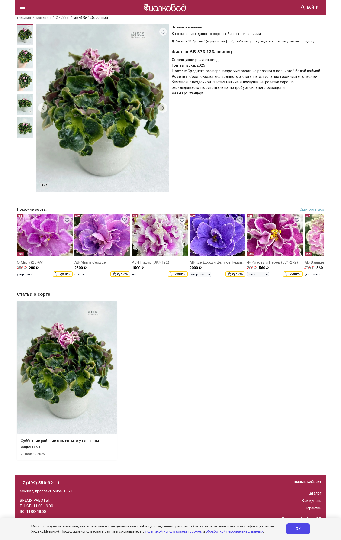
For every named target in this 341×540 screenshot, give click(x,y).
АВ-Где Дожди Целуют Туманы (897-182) (217, 262)
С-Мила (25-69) (30, 262)
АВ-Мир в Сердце (90, 262)
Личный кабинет (306, 482)
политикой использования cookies (173, 531)
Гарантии (313, 508)
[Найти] (303, 7)
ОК (298, 529)
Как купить (311, 500)
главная (24, 17)
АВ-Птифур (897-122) (150, 262)
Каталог (314, 493)
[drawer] (22, 7)
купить (64, 274)
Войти (312, 7)
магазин (43, 17)
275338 (62, 17)
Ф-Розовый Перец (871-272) (272, 262)
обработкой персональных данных (234, 531)
